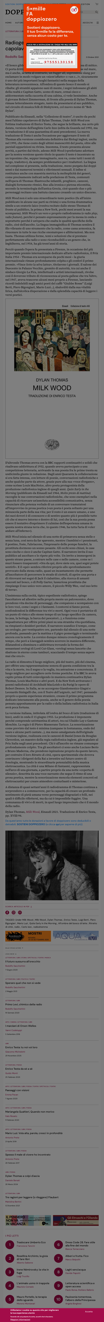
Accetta (89, 1311)
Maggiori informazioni (20, 1319)
